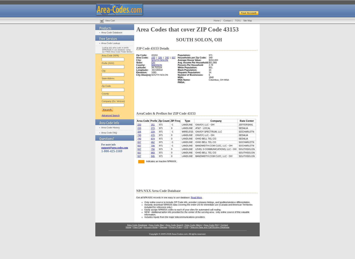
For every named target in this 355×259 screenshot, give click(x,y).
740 (167, 57)
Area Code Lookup (110, 43)
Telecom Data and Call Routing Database (209, 227)
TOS (237, 20)
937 (173, 57)
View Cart (110, 20)
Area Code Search (174, 225)
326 (160, 57)
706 (153, 145)
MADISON (156, 65)
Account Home (151, 227)
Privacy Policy (175, 227)
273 (153, 128)
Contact (227, 20)
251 (153, 124)
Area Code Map (156, 225)
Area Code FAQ (109, 132)
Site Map (247, 20)
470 (153, 135)
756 (153, 149)
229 (153, 131)
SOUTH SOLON (159, 60)
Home (217, 20)
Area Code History (110, 127)
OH (153, 62)
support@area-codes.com (114, 147)
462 (153, 142)
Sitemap (163, 227)
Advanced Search (111, 115)
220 (153, 57)
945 (153, 156)
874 (153, 138)
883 (153, 152)
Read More (196, 197)
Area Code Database (111, 32)
